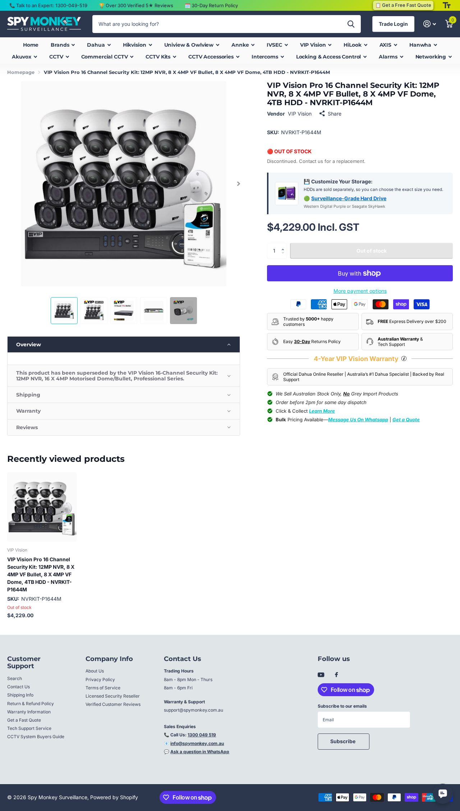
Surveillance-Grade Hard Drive (348, 198)
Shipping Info (20, 695)
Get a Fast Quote (24, 720)
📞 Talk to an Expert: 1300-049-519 (48, 5)
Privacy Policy (100, 679)
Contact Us (18, 686)
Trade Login (393, 24)
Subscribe (343, 741)
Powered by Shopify (114, 797)
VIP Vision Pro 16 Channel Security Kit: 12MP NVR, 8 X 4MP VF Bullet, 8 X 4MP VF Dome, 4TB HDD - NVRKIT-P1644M (40, 574)
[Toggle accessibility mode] (447, 5)
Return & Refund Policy (30, 703)
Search (14, 678)
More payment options (360, 291)
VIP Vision (300, 114)
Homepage (20, 72)
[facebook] (336, 675)
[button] (238, 183)
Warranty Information (29, 711)
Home (30, 45)
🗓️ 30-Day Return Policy (211, 5)
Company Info (109, 659)
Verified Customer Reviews (113, 704)
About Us (95, 671)
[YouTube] (321, 675)
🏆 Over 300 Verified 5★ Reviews (136, 5)
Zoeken (351, 24)
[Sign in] (429, 24)
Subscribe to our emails (342, 706)
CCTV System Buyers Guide (35, 736)
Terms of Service (103, 687)
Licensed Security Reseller (113, 696)
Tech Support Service (29, 728)
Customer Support (24, 662)
